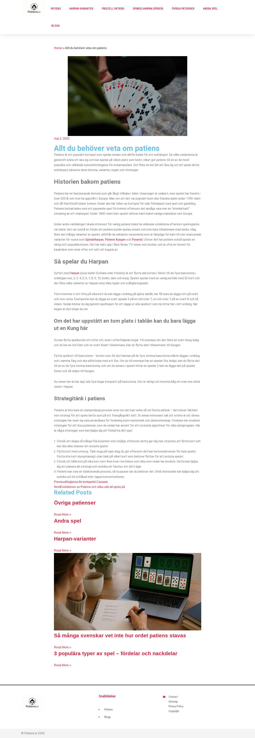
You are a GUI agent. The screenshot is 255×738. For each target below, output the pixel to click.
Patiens (56, 8)
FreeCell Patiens (113, 8)
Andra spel (210, 8)
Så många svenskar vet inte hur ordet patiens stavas (120, 635)
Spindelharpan (94, 239)
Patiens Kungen (115, 239)
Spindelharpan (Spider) (148, 8)
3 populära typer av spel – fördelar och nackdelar (115, 653)
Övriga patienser (183, 8)
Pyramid (137, 239)
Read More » (62, 514)
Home (58, 48)
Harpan (74, 273)
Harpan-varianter (81, 8)
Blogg (55, 25)
